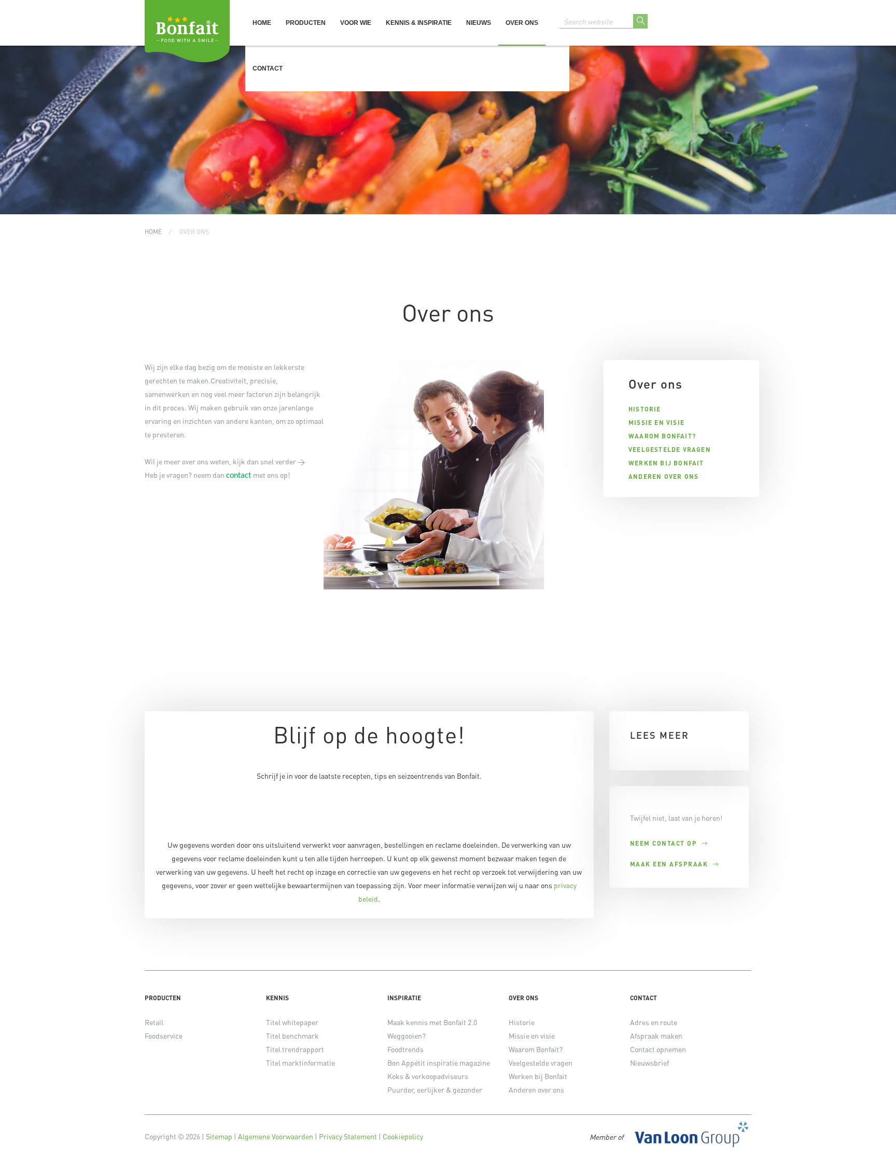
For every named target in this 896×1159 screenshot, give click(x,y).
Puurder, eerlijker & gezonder (434, 1089)
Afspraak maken (656, 1035)
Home (262, 22)
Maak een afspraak (669, 864)
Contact (268, 68)
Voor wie (355, 22)
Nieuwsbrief (649, 1062)
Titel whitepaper (292, 1022)
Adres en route (653, 1022)
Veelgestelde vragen (669, 449)
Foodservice (164, 1035)
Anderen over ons (663, 476)
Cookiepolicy (403, 1136)
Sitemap (219, 1136)
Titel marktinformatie (300, 1062)
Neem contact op (663, 843)
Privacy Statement (348, 1136)
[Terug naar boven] (875, 1138)
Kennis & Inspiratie (419, 22)
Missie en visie (656, 422)
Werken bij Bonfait (666, 463)
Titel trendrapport (295, 1049)
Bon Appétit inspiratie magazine (438, 1062)
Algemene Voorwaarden (275, 1136)
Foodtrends (405, 1049)
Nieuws (478, 22)
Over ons (522, 22)
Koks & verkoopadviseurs (427, 1076)
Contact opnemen (658, 1049)
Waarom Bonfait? (662, 436)
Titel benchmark (292, 1035)
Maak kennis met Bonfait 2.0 (432, 1022)
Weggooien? (406, 1035)
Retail (154, 1022)
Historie (644, 409)
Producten (306, 22)
